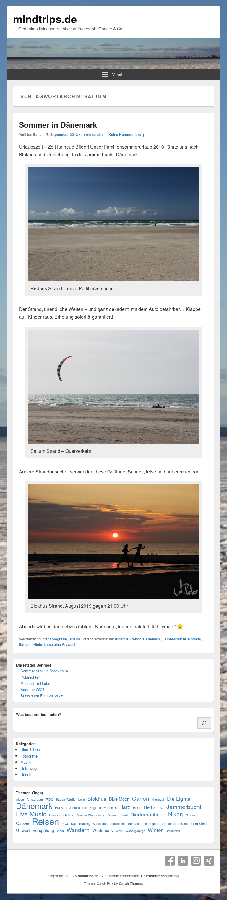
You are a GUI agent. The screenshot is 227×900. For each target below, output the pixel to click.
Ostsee (22, 823)
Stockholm (117, 823)
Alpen (20, 799)
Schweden (100, 823)
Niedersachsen (148, 814)
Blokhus (122, 639)
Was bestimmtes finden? (38, 714)
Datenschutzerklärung (160, 875)
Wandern (78, 830)
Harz (124, 807)
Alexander (94, 134)
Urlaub (74, 639)
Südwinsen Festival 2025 (41, 695)
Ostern (190, 815)
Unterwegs (29, 768)
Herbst (150, 807)
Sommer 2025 (32, 689)
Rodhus (194, 639)
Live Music (31, 814)
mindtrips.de (45, 18)
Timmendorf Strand (174, 823)
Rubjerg (84, 823)
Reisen (45, 821)
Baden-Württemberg (70, 799)
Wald (60, 830)
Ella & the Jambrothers (71, 807)
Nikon (175, 814)
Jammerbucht (174, 639)
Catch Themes (131, 883)
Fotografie (58, 639)
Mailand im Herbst (35, 683)
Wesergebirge (135, 830)
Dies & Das (30, 749)
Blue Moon (119, 799)
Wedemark (102, 830)
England (95, 807)
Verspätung (43, 830)
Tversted (198, 823)
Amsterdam (35, 799)
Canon (135, 639)
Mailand (68, 815)
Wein (119, 830)
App (49, 799)
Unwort (23, 830)
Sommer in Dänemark (58, 124)
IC (161, 807)
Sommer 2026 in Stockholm (44, 671)
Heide (137, 807)
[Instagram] (196, 861)
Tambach (133, 823)
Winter (155, 830)
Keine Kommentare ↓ (126, 134)
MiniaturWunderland (91, 815)
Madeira (55, 815)
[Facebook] (170, 861)
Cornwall (158, 799)
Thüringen (150, 823)
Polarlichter (30, 677)
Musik (25, 762)
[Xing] (209, 861)
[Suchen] (204, 723)
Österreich (173, 830)
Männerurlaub (118, 815)
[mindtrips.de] (113, 66)
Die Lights (178, 798)
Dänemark (152, 639)
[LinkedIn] (183, 861)
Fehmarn (110, 807)
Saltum (25, 644)
